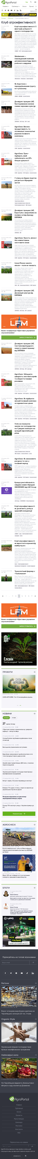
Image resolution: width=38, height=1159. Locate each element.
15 (25, 596)
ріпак (30, 453)
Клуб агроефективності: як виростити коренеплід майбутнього (25, 543)
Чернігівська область (19, 201)
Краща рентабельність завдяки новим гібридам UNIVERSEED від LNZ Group (25, 484)
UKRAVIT (16, 51)
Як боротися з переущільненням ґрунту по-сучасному (25, 86)
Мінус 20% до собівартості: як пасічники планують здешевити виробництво (16, 876)
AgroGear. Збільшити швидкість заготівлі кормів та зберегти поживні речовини (26, 377)
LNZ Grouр (22, 121)
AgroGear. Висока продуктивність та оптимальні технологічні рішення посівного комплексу (25, 131)
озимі (28, 121)
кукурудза (17, 535)
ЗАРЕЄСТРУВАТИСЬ (26, 337)
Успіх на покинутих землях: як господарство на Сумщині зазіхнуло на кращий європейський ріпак (25, 428)
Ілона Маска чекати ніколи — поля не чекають (25, 264)
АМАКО (16, 96)
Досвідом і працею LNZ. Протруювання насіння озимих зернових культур (25, 103)
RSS (19, 1133)
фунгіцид (29, 368)
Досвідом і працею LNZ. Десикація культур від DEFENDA (24, 292)
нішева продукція (31, 565)
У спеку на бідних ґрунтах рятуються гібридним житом (25, 180)
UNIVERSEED (23, 500)
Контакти (19, 1129)
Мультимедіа (19, 1119)
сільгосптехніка (26, 96)
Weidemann (17, 78)
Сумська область (24, 453)
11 (12, 596)
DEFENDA (17, 121)
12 (15, 596)
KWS (16, 285)
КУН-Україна (26, 172)
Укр (26, 2)
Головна (3, 18)
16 (28, 596)
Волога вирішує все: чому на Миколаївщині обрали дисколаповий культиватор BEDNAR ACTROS (17, 850)
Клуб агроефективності (22, 18)
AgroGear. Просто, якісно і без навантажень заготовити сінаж (26, 240)
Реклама (19, 1126)
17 (31, 596)
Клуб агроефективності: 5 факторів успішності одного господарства (25, 28)
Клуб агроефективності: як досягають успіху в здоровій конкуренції (25, 508)
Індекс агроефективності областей (22, 203)
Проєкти (32, 6)
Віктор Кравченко (30, 500)
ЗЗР (20, 51)
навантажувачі (30, 78)
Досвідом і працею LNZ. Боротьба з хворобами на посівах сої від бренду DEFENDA (25, 213)
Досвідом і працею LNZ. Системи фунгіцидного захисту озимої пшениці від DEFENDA (24, 347)
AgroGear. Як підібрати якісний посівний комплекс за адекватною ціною (25, 400)
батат (16, 564)
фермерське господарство (20, 565)
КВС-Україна (28, 205)
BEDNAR (20, 96)
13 (19, 596)
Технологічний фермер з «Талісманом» (25, 572)
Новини (19, 1105)
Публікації (11, 18)
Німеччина (23, 78)
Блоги (24, 6)
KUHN (16, 148)
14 (22, 596)
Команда (19, 1122)
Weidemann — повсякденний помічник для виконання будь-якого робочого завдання (25, 59)
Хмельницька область (24, 285)
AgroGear (20, 148)
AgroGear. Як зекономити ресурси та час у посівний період (25, 461)
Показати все (18, 814)
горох (20, 533)
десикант (29, 310)
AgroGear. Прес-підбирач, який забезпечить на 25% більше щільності (23, 157)
